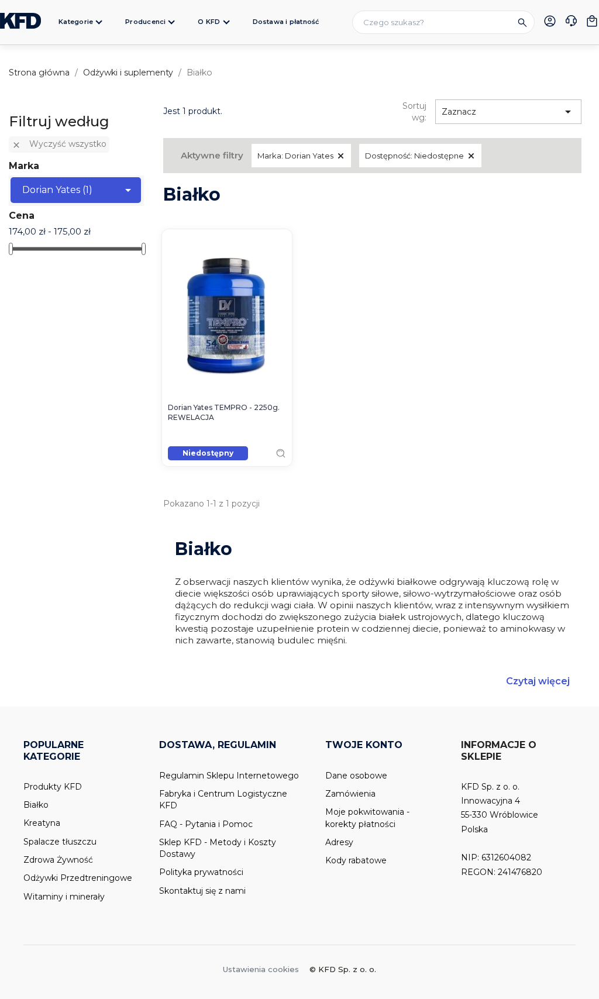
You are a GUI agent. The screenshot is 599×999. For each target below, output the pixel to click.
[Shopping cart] (592, 21)
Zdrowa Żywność (58, 860)
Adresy (339, 842)
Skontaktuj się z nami (202, 891)
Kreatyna (41, 823)
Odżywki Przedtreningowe (77, 878)
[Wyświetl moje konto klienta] (550, 21)
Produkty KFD (52, 786)
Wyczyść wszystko (59, 144)
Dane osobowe (356, 775)
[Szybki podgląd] (281, 453)
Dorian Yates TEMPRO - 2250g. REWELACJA (224, 412)
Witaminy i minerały (64, 896)
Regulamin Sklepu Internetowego (229, 775)
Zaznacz (508, 112)
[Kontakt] (571, 22)
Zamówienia (350, 793)
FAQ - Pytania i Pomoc (206, 824)
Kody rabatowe (356, 860)
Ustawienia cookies (261, 969)
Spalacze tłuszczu (60, 841)
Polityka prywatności (201, 872)
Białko (36, 805)
